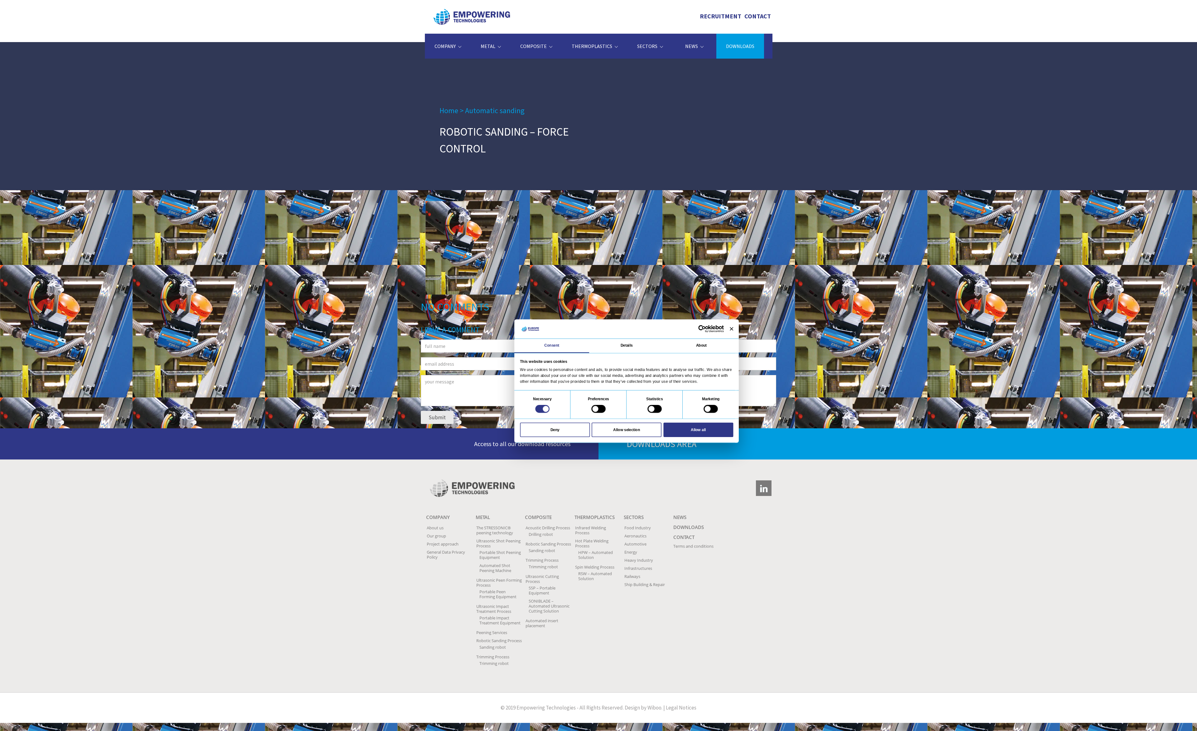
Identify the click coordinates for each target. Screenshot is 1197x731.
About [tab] (701, 345)
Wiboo (654, 707)
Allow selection (626, 429)
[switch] (598, 409)
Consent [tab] (551, 345)
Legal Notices (681, 707)
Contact (757, 16)
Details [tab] (627, 345)
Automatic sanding (495, 110)
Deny (555, 429)
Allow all (698, 429)
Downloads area (661, 444)
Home (449, 110)
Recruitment (720, 16)
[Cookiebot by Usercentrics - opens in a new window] (702, 329)
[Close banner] (731, 328)
